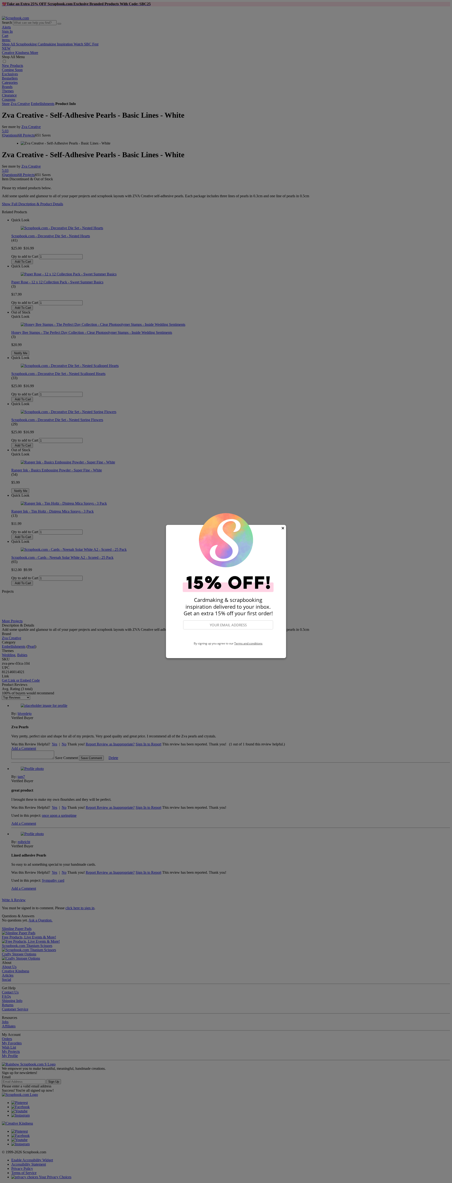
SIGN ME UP (228, 635)
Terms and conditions (248, 643)
